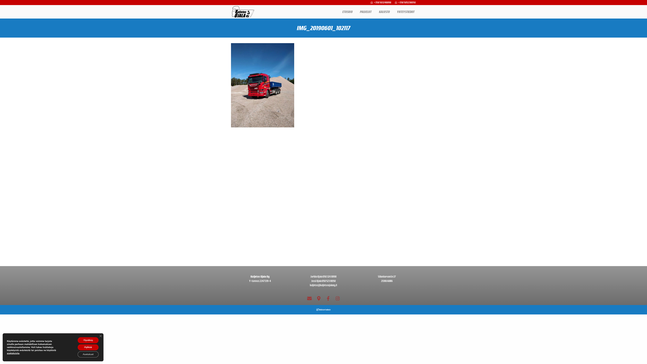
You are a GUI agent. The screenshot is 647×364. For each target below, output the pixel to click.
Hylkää (88, 347)
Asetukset (88, 354)
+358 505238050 (407, 2)
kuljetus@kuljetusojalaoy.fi (323, 285)
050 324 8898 (329, 276)
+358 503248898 (383, 2)
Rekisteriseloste (325, 310)
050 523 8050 (329, 281)
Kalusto (384, 12)
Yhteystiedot (405, 12)
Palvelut (366, 12)
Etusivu (347, 12)
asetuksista (13, 353)
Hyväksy (88, 340)
